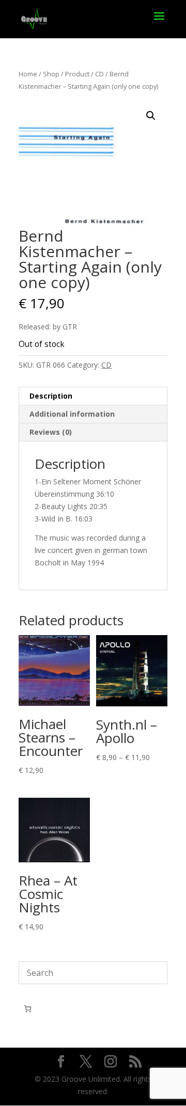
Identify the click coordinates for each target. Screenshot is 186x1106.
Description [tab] (50, 396)
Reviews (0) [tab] (50, 432)
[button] (151, 115)
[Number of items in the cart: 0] (28, 1009)
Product (77, 73)
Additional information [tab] (72, 414)
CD (99, 73)
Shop (51, 73)
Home (28, 73)
